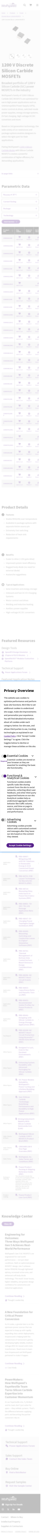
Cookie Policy (10, 736)
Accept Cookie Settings (20, 845)
